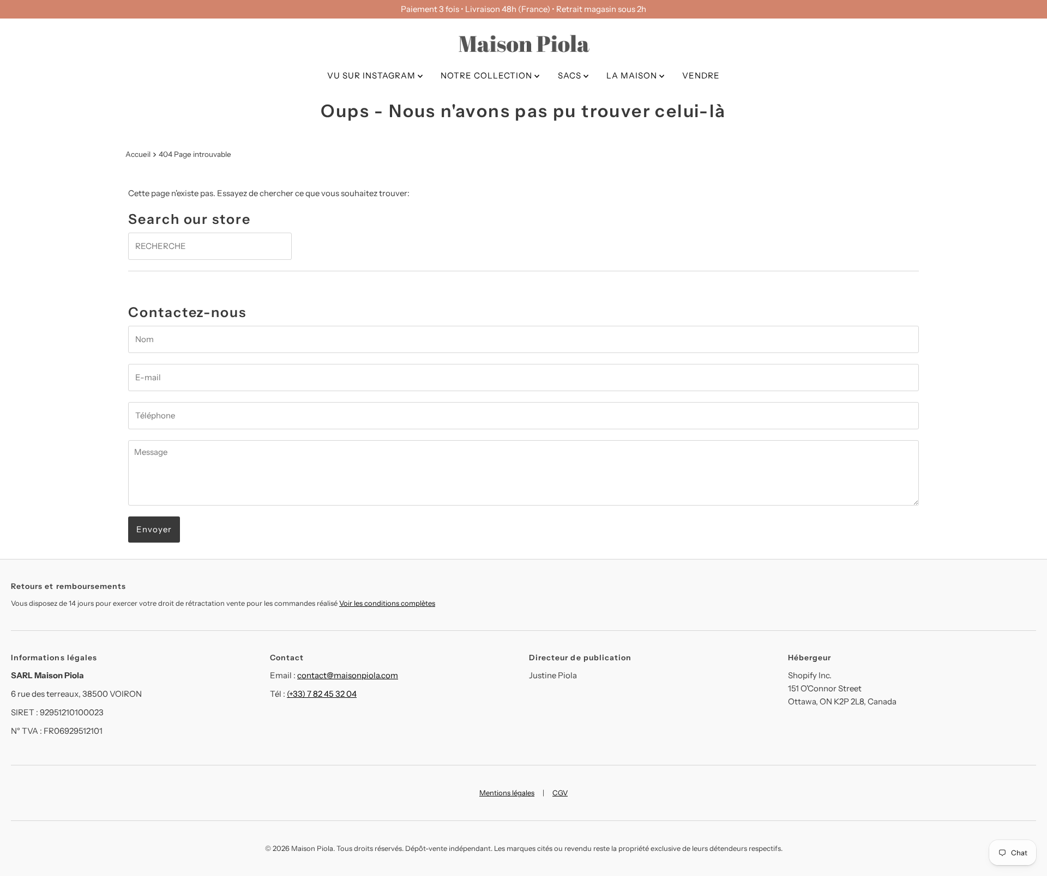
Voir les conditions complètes (387, 603)
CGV (560, 792)
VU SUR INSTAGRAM (372, 75)
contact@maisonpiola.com (347, 675)
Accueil (138, 154)
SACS (570, 75)
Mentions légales (506, 792)
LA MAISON (632, 75)
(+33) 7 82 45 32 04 (322, 694)
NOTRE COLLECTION (487, 75)
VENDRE (701, 75)
